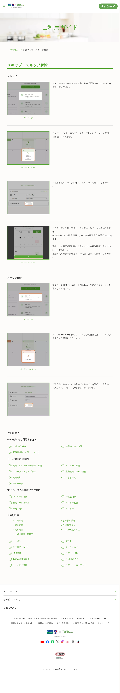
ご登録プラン (69, 525)
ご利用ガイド (16, 50)
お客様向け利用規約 (43, 618)
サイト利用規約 (61, 618)
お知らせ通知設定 (21, 559)
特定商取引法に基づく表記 (82, 618)
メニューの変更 (73, 465)
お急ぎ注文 (71, 477)
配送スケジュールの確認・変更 (27, 465)
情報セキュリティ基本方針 (21, 618)
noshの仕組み (19, 446)
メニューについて (12, 586)
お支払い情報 (69, 520)
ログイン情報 (72, 553)
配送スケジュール (21, 502)
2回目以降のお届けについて (26, 452)
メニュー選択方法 (71, 529)
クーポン (17, 541)
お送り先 (19, 520)
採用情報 (79, 614)
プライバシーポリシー (96, 614)
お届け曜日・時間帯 (24, 534)
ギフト (69, 541)
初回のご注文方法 (74, 446)
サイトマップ (102, 618)
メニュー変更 (72, 502)
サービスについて (12, 595)
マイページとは (20, 497)
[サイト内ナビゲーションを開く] (4, 6)
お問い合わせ (18, 614)
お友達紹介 (71, 497)
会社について (10, 603)
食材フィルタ (72, 547)
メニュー (70, 508)
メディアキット (66, 614)
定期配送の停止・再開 (76, 471)
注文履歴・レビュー (22, 547)
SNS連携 (17, 553)
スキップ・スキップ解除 (24, 471)
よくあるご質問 (20, 565)
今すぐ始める (108, 6)
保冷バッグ (18, 483)
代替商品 (19, 529)
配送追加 (17, 477)
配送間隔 (19, 525)
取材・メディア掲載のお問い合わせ (41, 614)
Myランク (17, 508)
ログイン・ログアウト (76, 565)
